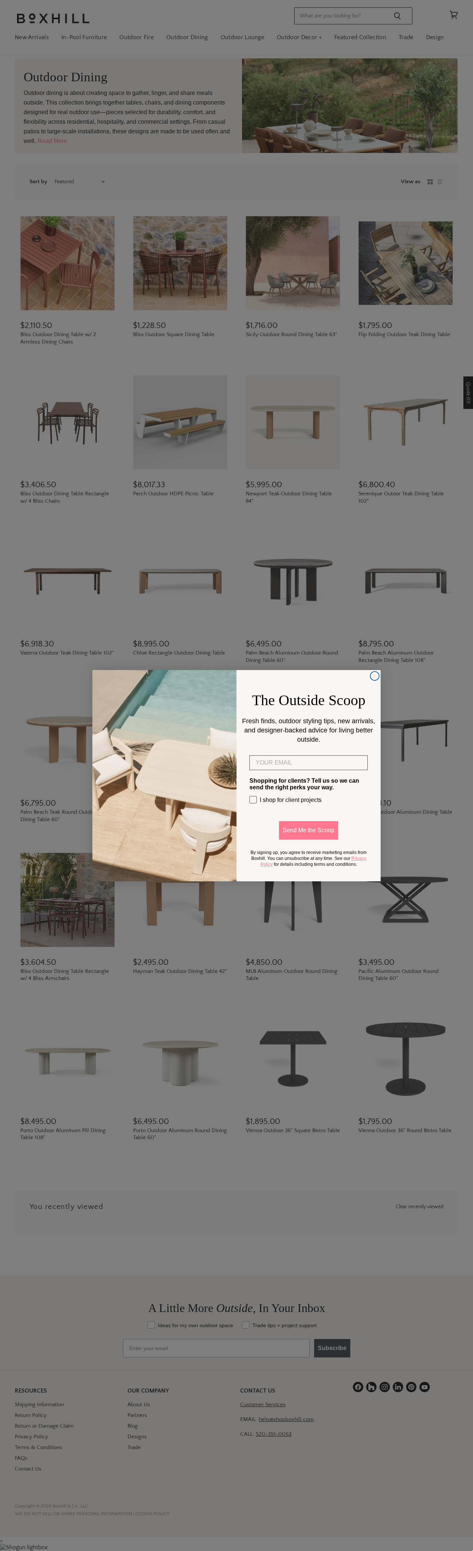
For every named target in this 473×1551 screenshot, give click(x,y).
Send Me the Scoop (308, 830)
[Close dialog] (374, 676)
